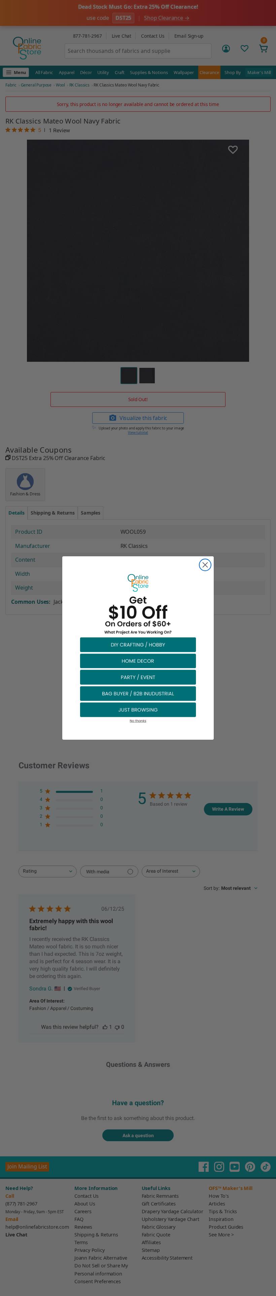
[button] (138, 644)
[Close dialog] (205, 565)
